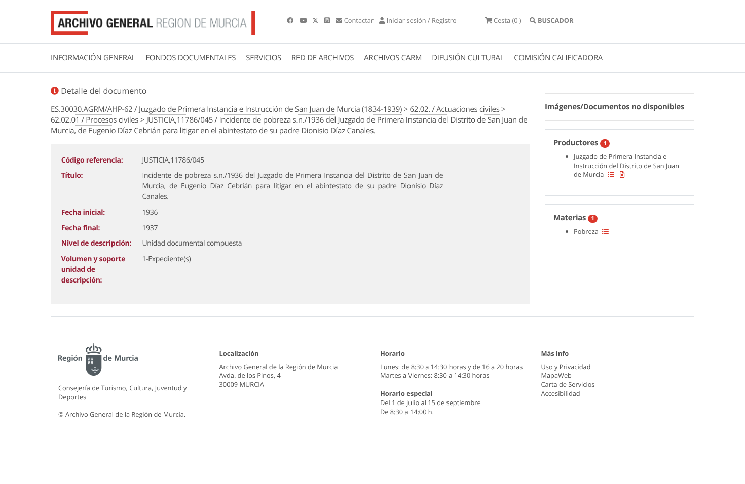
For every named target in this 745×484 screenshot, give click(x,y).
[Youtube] (304, 20)
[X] (316, 20)
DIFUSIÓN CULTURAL (468, 58)
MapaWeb (556, 375)
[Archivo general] (153, 20)
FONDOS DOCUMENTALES (190, 58)
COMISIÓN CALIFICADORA (558, 58)
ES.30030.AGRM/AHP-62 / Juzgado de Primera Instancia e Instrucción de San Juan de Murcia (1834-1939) (226, 109)
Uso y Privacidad (566, 366)
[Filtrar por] (611, 174)
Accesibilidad (560, 393)
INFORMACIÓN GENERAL (93, 58)
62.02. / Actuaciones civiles (455, 109)
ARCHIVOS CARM (393, 58)
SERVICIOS (263, 58)
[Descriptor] (622, 174)
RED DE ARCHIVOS (322, 58)
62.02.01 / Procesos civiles (94, 120)
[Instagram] (327, 20)
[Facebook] (291, 20)
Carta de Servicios (568, 384)
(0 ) (508, 20)
